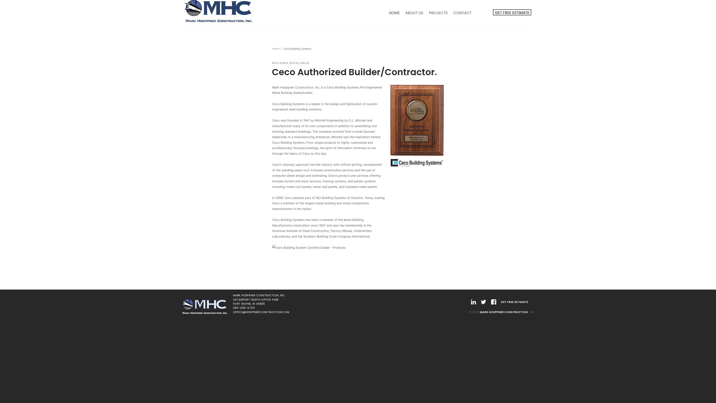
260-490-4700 (244, 308)
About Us (414, 12)
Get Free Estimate (512, 12)
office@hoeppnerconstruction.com (261, 312)
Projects (438, 12)
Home (396, 12)
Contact (462, 12)
